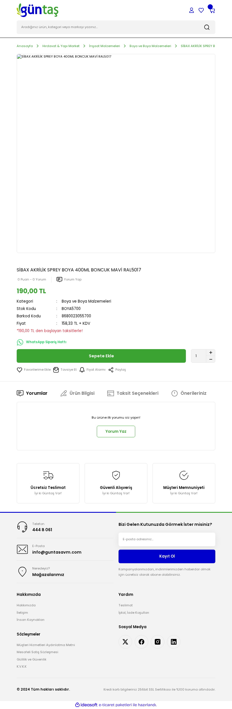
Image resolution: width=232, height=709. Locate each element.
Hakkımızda (26, 605)
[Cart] (212, 10)
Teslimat (126, 605)
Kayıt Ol (167, 556)
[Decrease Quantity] (210, 359)
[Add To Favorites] (34, 370)
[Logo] (37, 10)
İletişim (22, 612)
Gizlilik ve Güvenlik (31, 659)
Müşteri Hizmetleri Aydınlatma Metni (46, 645)
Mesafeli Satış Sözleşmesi (37, 652)
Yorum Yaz (116, 431)
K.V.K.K (22, 666)
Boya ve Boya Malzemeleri (86, 301)
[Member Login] (191, 10)
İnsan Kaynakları (30, 619)
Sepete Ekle (101, 356)
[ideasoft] (86, 705)
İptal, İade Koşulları (134, 612)
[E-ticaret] (115, 704)
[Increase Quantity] (210, 352)
